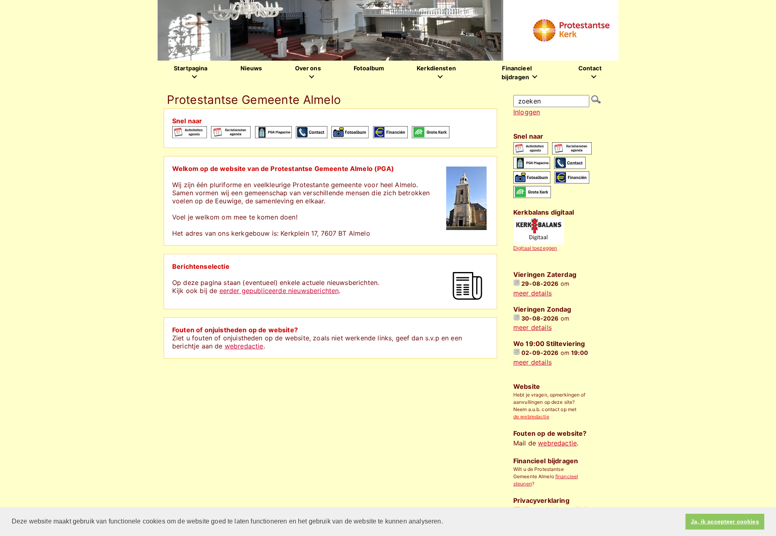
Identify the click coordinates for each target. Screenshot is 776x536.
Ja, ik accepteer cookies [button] (725, 521)
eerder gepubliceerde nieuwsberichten (279, 291)
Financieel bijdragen (517, 72)
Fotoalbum (369, 68)
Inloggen (526, 112)
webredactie (244, 346)
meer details (532, 293)
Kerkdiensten (436, 68)
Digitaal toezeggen (535, 248)
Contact (590, 68)
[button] (446, 522)
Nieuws (251, 68)
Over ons (308, 68)
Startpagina (191, 68)
